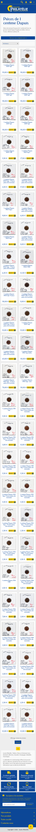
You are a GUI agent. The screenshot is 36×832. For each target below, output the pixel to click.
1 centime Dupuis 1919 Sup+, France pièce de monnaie (27, 667)
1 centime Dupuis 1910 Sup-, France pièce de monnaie (9, 381)
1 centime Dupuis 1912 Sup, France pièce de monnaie (9, 495)
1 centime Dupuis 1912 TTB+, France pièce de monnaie (27, 553)
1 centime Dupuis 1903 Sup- (9, 237)
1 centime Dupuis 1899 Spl (9, 65)
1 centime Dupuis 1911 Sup (9, 409)
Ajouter (11, 72)
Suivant (18, 742)
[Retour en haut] (18, 748)
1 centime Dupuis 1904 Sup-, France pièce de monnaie (9, 266)
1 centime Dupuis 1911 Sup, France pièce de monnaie (27, 410)
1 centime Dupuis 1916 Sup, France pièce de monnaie (9, 610)
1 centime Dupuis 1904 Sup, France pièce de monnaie (27, 238)
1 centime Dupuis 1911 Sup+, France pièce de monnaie (9, 438)
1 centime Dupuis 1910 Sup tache (27, 352)
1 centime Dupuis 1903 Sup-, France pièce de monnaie (9, 180)
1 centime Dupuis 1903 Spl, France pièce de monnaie (27, 180)
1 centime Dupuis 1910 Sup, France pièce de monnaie (9, 352)
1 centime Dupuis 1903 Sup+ (9, 209)
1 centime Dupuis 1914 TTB (9, 581)
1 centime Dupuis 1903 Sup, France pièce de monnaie (27, 209)
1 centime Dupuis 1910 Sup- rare (27, 380)
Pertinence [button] (6, 43)
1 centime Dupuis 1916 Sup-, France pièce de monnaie (27, 581)
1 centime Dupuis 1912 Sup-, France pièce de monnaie (9, 524)
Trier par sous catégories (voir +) (18, 38)
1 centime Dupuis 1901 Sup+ (27, 151)
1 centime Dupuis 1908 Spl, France (9, 294)
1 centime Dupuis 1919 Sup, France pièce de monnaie (27, 610)
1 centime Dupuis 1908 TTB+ (27, 266)
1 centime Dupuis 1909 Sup (27, 323)
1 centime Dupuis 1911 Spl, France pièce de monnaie (27, 438)
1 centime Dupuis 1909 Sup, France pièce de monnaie (8, 324)
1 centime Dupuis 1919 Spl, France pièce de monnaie (27, 639)
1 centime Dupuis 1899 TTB (9, 151)
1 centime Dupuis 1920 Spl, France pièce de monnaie (9, 725)
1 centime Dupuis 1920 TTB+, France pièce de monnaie (27, 696)
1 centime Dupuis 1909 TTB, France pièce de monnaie (27, 295)
